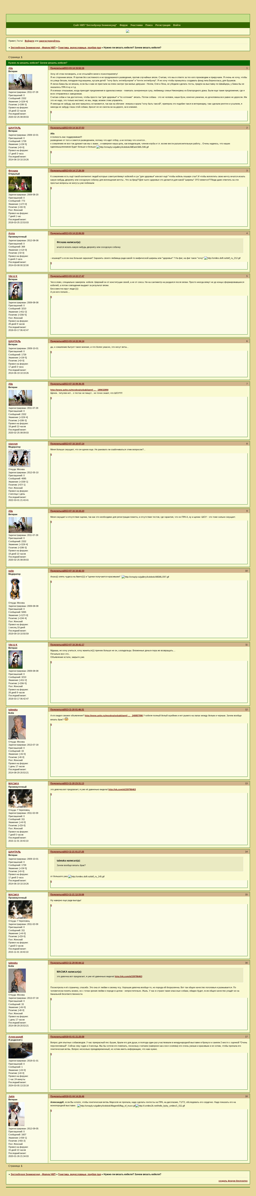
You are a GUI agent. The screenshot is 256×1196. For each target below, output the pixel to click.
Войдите (29, 41)
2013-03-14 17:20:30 (74, 170)
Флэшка (13, 170)
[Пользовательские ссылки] (128, 31)
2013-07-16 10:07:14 (74, 443)
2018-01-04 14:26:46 (74, 1096)
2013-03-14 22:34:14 (74, 341)
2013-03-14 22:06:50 (74, 233)
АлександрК (15, 1036)
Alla (10, 68)
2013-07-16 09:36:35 (74, 384)
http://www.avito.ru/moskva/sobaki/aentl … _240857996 (114, 715)
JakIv (11, 1096)
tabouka (13, 709)
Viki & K (12, 276)
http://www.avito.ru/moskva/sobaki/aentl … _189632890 (79, 390)
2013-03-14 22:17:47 (74, 276)
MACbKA (13, 783)
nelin (11, 571)
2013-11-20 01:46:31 (74, 709)
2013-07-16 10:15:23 (74, 511)
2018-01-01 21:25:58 (74, 1036)
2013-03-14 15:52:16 (74, 68)
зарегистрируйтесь (49, 41)
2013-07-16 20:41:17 (74, 644)
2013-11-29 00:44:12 (74, 963)
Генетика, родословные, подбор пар (79, 47)
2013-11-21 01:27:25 (74, 851)
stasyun (13, 443)
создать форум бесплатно (233, 1181)
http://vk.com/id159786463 (122, 789)
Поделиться (57, 68)
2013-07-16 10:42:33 (74, 571)
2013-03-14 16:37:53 (74, 128)
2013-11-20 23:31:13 (74, 783)
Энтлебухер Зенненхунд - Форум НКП (33, 47)
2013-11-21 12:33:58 (74, 894)
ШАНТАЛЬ (14, 128)
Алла (11, 233)
